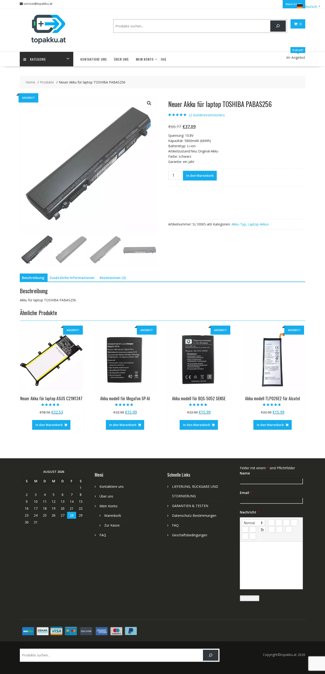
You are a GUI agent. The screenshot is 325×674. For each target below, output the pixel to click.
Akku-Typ (238, 224)
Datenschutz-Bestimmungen (194, 515)
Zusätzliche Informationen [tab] (71, 277)
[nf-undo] (245, 536)
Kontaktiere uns (93, 59)
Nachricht (249, 512)
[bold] (271, 522)
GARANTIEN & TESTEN (190, 505)
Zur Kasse (112, 525)
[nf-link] (271, 529)
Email (246, 492)
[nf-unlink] (279, 529)
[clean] (294, 522)
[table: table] (289, 529)
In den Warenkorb (199, 175)
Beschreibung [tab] (33, 277)
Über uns (121, 59)
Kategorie (38, 59)
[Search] (278, 26)
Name (245, 473)
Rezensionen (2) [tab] (113, 277)
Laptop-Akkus (258, 224)
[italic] (279, 522)
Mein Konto (294, 4)
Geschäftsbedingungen (189, 535)
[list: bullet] (252, 529)
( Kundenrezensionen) (207, 115)
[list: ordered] (245, 529)
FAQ (163, 59)
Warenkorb (112, 515)
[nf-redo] (252, 536)
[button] (149, 103)
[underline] (286, 522)
